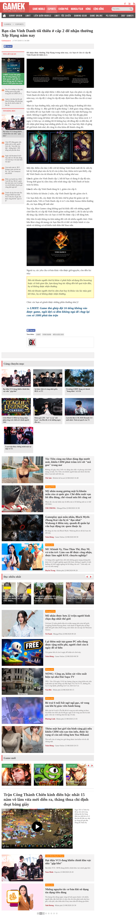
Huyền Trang (50, 570)
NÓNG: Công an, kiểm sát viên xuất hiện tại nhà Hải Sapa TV (66, 675)
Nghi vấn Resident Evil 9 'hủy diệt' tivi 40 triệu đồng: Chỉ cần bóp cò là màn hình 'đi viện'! (13, 159)
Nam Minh (49, 872)
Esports (19, 24)
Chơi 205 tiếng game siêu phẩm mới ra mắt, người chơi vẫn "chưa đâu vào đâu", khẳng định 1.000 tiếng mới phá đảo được (13, 146)
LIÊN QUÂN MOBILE (42, 15)
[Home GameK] (4, 15)
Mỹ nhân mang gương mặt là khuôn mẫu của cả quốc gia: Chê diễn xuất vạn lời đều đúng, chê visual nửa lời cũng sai (68, 494)
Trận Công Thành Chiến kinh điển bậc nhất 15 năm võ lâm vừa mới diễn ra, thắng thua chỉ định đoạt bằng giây (46, 799)
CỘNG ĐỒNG (98, 8)
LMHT (28, 15)
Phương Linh (50, 719)
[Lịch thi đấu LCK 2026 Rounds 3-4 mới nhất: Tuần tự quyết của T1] (79, 407)
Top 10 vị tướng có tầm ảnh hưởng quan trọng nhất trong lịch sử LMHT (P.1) (14, 91)
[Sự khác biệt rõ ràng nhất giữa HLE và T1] (47, 378)
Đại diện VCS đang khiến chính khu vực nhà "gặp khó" (12, 133)
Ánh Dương (49, 905)
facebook (125, 4)
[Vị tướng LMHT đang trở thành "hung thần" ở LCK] (79, 378)
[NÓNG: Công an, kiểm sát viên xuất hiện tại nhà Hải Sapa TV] (22, 681)
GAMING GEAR (80, 15)
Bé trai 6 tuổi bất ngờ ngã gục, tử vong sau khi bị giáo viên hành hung (67, 704)
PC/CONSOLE (112, 15)
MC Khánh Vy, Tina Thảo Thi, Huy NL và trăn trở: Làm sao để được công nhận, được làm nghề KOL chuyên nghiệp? (68, 552)
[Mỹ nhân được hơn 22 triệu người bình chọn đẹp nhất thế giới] (22, 623)
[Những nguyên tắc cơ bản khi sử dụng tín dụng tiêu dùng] (22, 897)
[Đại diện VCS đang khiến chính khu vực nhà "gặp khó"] (13, 122)
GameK (7, 24)
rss (134, 4)
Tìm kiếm (131, 9)
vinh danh (47, 334)
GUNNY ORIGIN (15, 15)
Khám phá (60, 570)
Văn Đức (48, 690)
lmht (38, 334)
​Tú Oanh (48, 634)
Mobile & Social (59, 478)
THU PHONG (50, 508)
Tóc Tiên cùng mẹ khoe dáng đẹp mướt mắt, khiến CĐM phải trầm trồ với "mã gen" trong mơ (68, 461)
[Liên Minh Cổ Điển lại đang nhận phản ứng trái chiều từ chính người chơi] (16, 407)
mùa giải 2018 (58, 334)
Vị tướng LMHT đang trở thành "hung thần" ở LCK (78, 390)
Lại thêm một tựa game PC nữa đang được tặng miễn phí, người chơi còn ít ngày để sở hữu (66, 644)
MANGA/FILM (77, 8)
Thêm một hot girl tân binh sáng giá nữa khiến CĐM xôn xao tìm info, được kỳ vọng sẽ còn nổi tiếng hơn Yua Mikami (68, 731)
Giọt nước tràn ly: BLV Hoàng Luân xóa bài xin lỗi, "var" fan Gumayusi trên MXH (12, 170)
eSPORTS (52, 8)
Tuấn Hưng (49, 537)
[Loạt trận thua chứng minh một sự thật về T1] (18, 436)
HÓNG (88, 8)
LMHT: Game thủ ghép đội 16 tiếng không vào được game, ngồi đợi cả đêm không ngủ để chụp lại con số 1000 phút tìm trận (13, 79)
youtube (129, 4)
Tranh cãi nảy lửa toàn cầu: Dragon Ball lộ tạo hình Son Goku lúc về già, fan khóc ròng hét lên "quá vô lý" (13, 197)
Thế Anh (48, 478)
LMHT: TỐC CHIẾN (63, 15)
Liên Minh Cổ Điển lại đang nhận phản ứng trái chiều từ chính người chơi (16, 420)
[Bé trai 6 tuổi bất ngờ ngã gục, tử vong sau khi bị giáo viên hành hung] (22, 710)
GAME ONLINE (96, 15)
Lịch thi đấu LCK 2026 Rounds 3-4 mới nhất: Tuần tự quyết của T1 (79, 419)
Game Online (60, 537)
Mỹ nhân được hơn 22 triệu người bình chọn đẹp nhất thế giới (67, 617)
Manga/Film (61, 508)
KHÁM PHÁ (63, 8)
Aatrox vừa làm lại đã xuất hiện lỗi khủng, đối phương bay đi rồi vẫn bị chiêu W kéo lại (13, 102)
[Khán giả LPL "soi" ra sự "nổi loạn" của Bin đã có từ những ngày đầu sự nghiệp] (47, 407)
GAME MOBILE (39, 8)
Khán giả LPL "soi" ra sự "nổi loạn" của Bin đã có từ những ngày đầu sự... (48, 420)
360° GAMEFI (127, 15)
